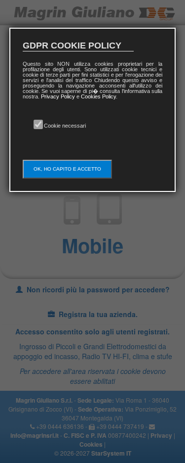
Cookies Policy (98, 96)
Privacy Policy (58, 96)
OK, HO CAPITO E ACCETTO (67, 169)
